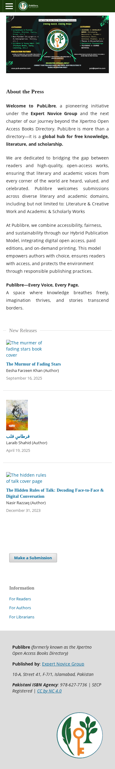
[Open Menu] (9, 6)
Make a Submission (33, 558)
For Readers (20, 599)
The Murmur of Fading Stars (33, 364)
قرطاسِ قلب (18, 436)
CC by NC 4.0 (49, 691)
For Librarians (21, 617)
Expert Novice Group (63, 664)
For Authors (20, 607)
